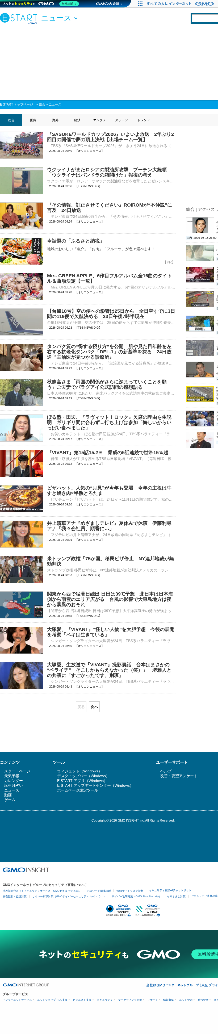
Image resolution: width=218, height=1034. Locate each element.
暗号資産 (203, 999)
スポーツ (121, 120)
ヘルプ (165, 771)
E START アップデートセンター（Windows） (95, 785)
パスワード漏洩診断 (99, 890)
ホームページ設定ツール (77, 790)
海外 (55, 120)
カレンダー (13, 780)
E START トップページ (16, 104)
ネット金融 (185, 999)
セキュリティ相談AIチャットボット (170, 890)
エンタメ (99, 120)
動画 (8, 795)
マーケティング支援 (130, 999)
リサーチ (152, 999)
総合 (42, 104)
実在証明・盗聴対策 (15, 896)
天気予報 (11, 776)
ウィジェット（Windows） (79, 771)
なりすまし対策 (176, 896)
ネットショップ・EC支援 (52, 999)
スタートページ (17, 771)
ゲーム (9, 800)
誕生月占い (13, 785)
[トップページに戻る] (20, 18)
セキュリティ (105, 999)
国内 (33, 120)
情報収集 (168, 999)
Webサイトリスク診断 (129, 890)
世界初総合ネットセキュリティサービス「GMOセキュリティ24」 (42, 890)
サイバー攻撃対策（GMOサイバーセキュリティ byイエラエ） (69, 896)
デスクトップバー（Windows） (83, 776)
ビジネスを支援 (82, 999)
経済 (77, 120)
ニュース (55, 104)
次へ (94, 707)
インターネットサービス (17, 999)
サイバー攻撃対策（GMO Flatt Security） (136, 896)
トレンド (143, 120)
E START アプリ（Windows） (82, 780)
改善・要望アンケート (179, 776)
